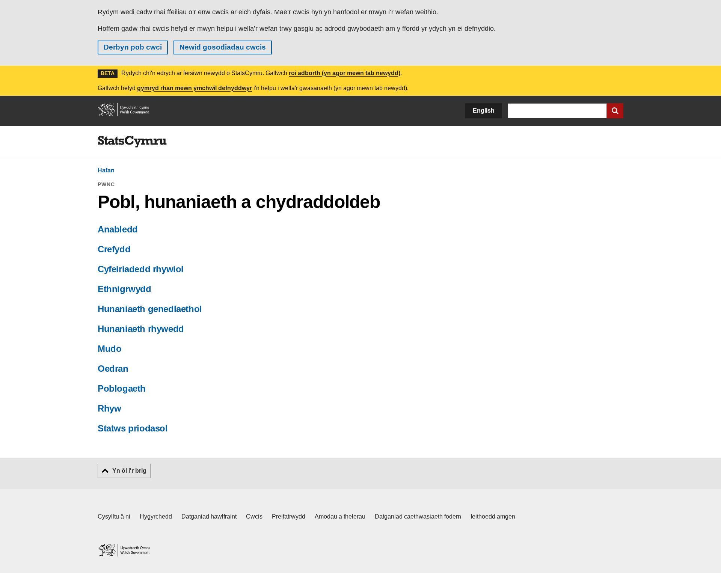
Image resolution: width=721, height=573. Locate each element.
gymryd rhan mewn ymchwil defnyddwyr (194, 88)
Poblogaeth (122, 388)
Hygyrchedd (156, 516)
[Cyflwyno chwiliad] (615, 110)
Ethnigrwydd (124, 289)
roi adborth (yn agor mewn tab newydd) (344, 73)
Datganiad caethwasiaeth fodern (418, 516)
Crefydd (114, 249)
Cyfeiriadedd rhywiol (141, 269)
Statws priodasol (133, 428)
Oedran (113, 368)
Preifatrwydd (288, 516)
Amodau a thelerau (340, 516)
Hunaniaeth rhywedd (141, 329)
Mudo (109, 349)
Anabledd (118, 229)
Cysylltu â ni (114, 516)
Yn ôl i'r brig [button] (129, 470)
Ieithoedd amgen (493, 516)
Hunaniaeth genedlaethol (150, 309)
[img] (132, 142)
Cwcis (254, 516)
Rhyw (109, 408)
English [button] (484, 110)
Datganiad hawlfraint (209, 516)
